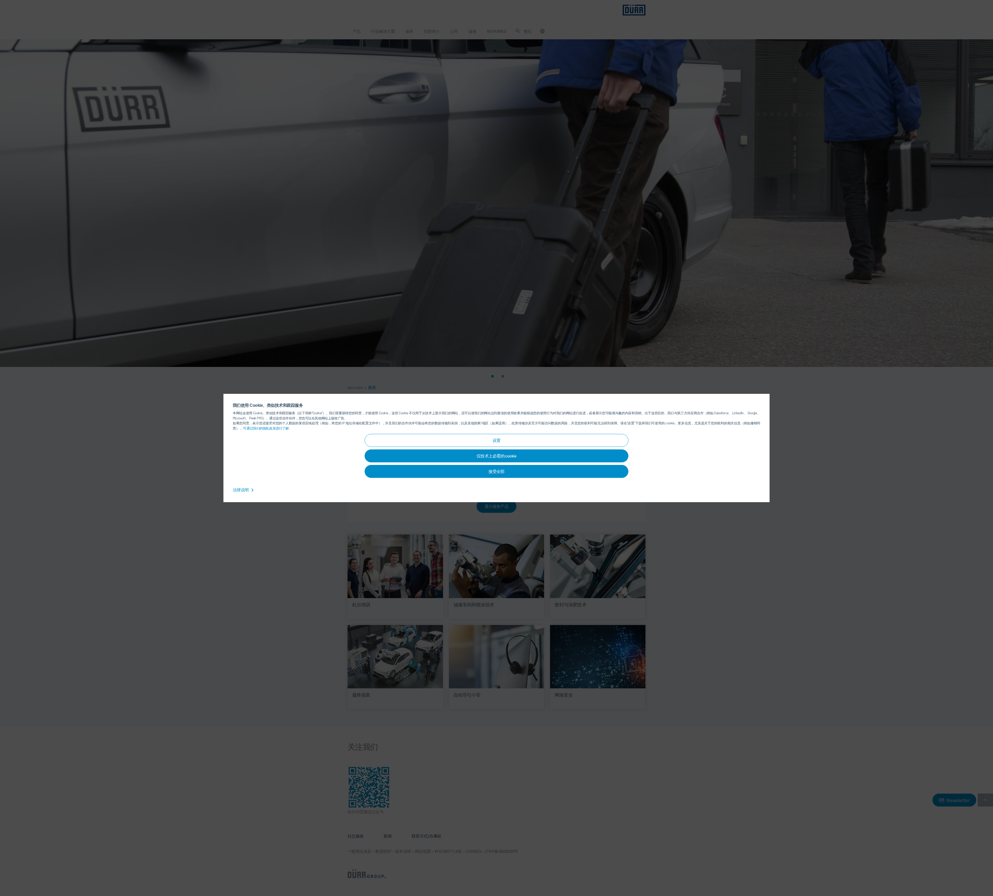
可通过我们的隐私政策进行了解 (266, 428)
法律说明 (241, 489)
